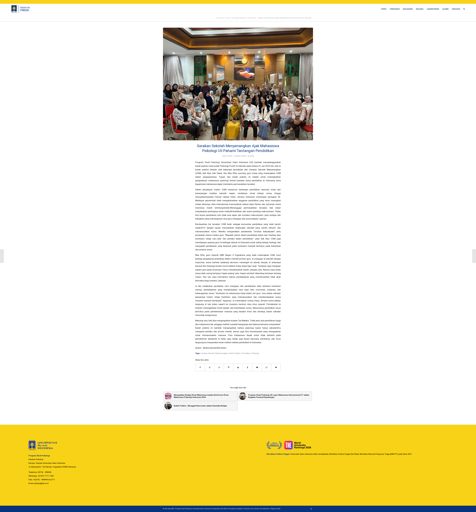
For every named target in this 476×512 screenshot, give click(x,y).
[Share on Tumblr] (247, 367)
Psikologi (255, 353)
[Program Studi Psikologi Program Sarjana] (20, 9)
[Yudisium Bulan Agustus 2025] (474, 256)
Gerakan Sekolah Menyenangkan (214, 353)
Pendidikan (246, 353)
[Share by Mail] (276, 367)
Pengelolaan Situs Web (219, 509)
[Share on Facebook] (200, 367)
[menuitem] (384, 9)
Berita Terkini (241, 156)
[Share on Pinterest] (228, 367)
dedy (252, 156)
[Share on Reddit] (266, 367)
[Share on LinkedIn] (238, 367)
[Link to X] (311, 509)
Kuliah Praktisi (234, 353)
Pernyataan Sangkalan (235, 509)
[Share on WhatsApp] (219, 367)
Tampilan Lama (249, 509)
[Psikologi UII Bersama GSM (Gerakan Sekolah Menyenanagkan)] (238, 84)
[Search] (464, 9)
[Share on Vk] (257, 367)
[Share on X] (209, 367)
